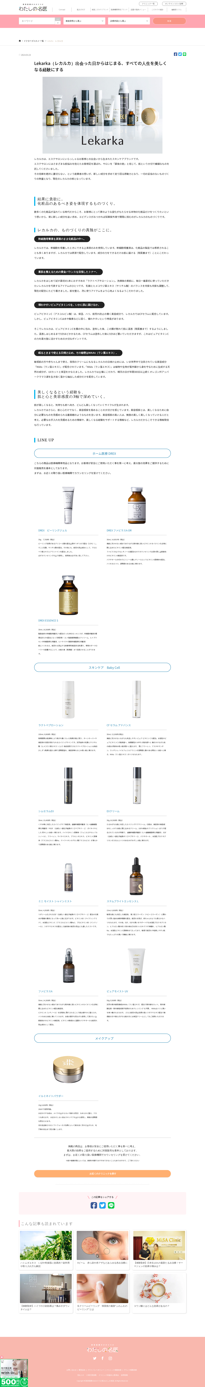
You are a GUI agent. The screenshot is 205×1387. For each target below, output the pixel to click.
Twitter (94, 1358)
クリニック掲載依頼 (113, 1370)
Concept (62, 9)
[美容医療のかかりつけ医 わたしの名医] (102, 1350)
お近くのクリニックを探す (103, 1173)
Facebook (102, 1358)
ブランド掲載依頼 (130, 1370)
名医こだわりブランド (100, 9)
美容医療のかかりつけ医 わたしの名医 (99, 1381)
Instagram (110, 1358)
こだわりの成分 (157, 9)
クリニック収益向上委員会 (109, 1375)
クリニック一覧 (148, 4)
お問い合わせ (72, 1370)
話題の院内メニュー (138, 9)
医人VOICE (81, 9)
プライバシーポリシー (95, 1370)
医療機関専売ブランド (119, 9)
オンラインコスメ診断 (174, 4)
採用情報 (124, 1375)
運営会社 (82, 1370)
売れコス (80, 1375)
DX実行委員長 (91, 1375)
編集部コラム (177, 9)
